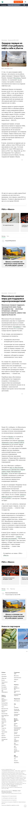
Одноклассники (17, 677)
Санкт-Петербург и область (4, 700)
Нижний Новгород (4, 719)
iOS (15, 758)
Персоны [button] (12, 589)
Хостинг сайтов (16, 732)
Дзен (15, 681)
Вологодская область (4, 711)
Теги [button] (8, 236)
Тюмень (3, 730)
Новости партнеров (11, 626)
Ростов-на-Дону (4, 725)
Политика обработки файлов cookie (10, 805)
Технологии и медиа (4, 682)
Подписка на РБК (17, 691)
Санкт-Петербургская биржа (11, 791)
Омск (3, 706)
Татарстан (4, 728)
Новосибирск (5, 704)
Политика (4, 674)
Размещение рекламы (16, 715)
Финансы (4, 685)
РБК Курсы (15, 747)
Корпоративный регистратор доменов (16, 729)
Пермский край (4, 722)
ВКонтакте (16, 675)
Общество (4, 678)
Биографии (4, 687)
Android (16, 760)
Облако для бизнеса (16, 724)
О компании (16, 706)
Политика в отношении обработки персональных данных (14, 802)
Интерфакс (16, 326)
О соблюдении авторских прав (9, 798)
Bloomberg (17, 78)
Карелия (3, 735)
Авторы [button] (3, 236)
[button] (10, 222)
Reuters (10, 436)
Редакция (16, 712)
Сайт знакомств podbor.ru (16, 740)
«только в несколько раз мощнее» (12, 537)
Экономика (4, 40)
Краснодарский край (5, 716)
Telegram (16, 679)
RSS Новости (17, 700)
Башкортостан (5, 708)
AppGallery (16, 762)
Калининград (4, 713)
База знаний (4, 688)
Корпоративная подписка (17, 694)
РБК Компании (16, 744)
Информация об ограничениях (9, 796)
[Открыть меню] (25, 2)
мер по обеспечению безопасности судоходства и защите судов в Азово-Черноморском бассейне (13, 470)
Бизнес (3, 680)
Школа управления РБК (16, 751)
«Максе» (6, 555)
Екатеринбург (5, 703)
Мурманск (4, 737)
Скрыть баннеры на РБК (16, 688)
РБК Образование (5, 691)
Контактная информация (16, 710)
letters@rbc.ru (14, 785)
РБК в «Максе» (8, 209)
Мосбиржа (15, 790)
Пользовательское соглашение (9, 800)
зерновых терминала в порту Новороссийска (13, 441)
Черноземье (4, 731)
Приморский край (4, 740)
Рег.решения (16, 735)
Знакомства (16, 737)
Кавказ (3, 733)
